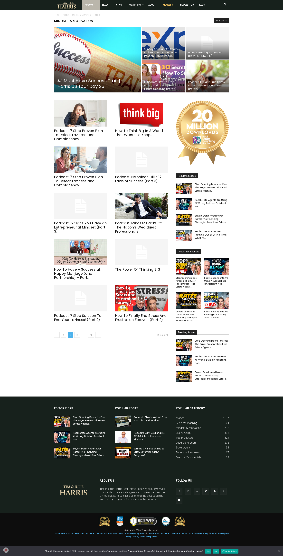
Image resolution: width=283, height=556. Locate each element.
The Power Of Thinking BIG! (138, 269)
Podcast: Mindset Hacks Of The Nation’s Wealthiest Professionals (138, 227)
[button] (225, 5)
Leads (105, 4)
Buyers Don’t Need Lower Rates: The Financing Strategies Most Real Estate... (211, 219)
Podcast (90, 4)
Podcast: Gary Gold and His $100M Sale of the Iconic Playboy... (149, 436)
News (119, 4)
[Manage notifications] (6, 550)
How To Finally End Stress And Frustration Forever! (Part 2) (141, 317)
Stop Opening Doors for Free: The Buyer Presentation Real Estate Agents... (211, 187)
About (152, 4)
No (216, 551)
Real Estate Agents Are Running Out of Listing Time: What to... (211, 235)
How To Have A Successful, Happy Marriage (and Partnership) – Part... (77, 273)
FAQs (202, 4)
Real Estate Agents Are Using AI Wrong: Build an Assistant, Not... (211, 203)
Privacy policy (229, 551)
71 (91, 335)
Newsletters (187, 4)
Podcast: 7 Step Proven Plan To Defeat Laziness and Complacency (78, 134)
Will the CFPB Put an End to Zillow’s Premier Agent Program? (149, 452)
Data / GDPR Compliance (145, 536)
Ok (208, 551)
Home (56, 14)
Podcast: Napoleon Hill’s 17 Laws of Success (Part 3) (138, 179)
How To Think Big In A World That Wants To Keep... (139, 132)
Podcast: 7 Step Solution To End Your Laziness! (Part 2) (77, 317)
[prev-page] (57, 335)
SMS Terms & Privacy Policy (132, 533)
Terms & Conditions (107, 533)
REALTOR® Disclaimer (85, 533)
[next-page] (98, 335)
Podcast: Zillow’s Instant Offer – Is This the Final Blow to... (151, 419)
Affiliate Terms (179, 533)
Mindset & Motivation (81, 14)
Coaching (135, 4)
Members (168, 4)
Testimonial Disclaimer (158, 533)
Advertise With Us (64, 533)
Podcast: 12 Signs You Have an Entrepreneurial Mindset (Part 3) (80, 227)
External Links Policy (198, 533)
